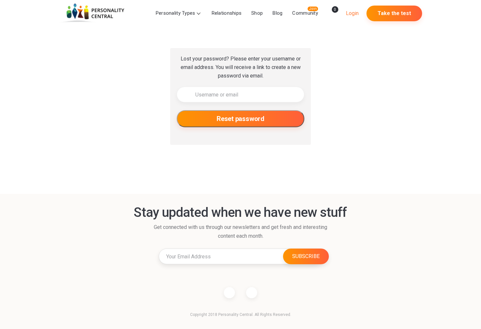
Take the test (394, 13)
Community (305, 13)
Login (352, 13)
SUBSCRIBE (306, 256)
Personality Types (175, 13)
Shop (257, 13)
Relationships (227, 13)
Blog (277, 13)
